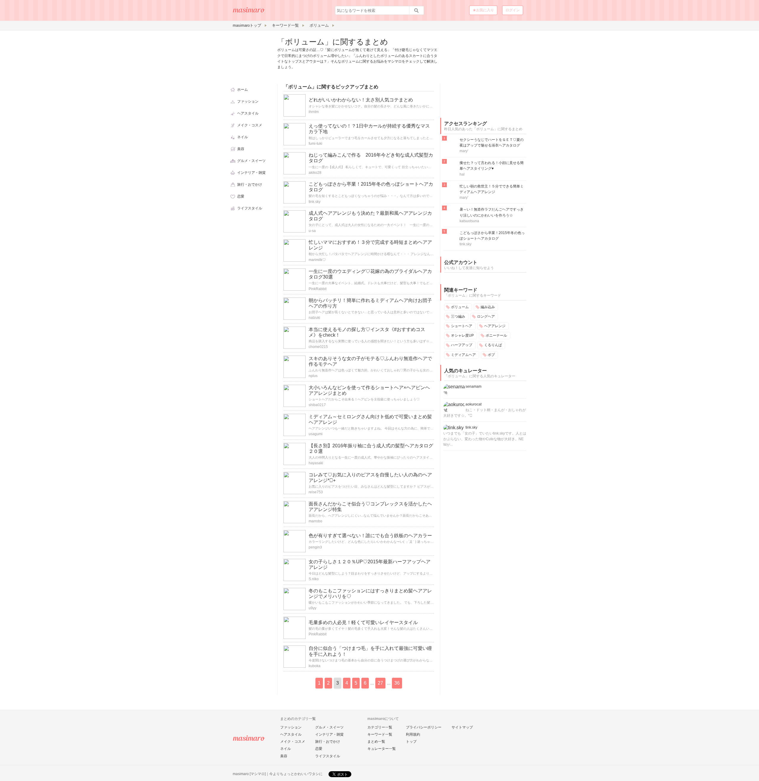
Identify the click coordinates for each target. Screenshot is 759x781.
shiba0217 (317, 405)
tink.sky (314, 202)
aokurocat (473, 404)
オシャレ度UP (462, 335)
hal (462, 174)
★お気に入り (483, 10)
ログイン (513, 10)
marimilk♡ (317, 260)
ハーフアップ (461, 345)
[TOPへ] (249, 12)
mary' (464, 151)
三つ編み (458, 316)
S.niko (314, 579)
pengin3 (315, 547)
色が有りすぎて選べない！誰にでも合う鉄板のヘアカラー (370, 535)
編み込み (488, 307)
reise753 (316, 492)
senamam (473, 386)
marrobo (315, 521)
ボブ (491, 355)
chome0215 (318, 347)
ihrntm (314, 112)
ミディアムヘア (463, 355)
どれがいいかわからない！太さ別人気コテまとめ (361, 99)
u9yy (312, 608)
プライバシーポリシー (423, 727)
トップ (411, 741)
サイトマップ (462, 727)
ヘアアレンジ (495, 326)
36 (397, 682)
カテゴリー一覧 (379, 727)
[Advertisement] (484, 73)
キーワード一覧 (379, 734)
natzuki (314, 318)
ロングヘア (486, 316)
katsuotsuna (469, 221)
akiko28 (315, 173)
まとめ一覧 (376, 741)
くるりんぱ (493, 345)
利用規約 (413, 734)
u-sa (312, 231)
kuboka (314, 666)
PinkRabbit (317, 289)
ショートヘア (461, 326)
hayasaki (316, 463)
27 (380, 682)
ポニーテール (496, 335)
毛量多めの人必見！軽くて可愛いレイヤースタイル (363, 622)
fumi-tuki (315, 143)
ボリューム (460, 307)
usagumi (316, 434)
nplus (313, 376)
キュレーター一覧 (381, 749)
